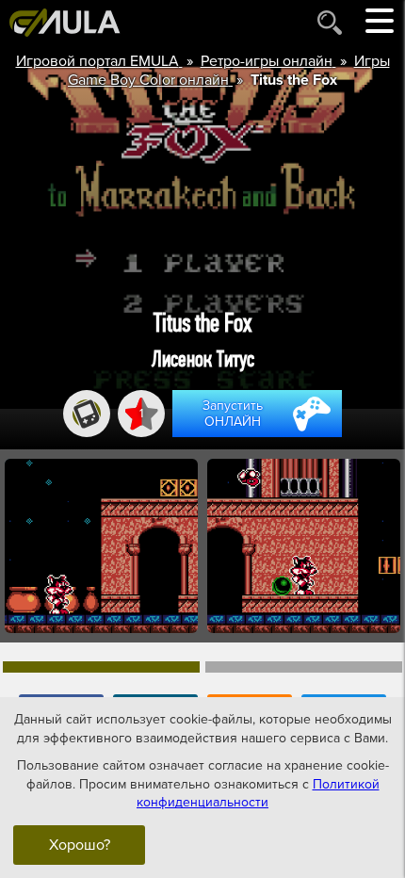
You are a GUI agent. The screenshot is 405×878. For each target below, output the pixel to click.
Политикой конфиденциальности (258, 793)
